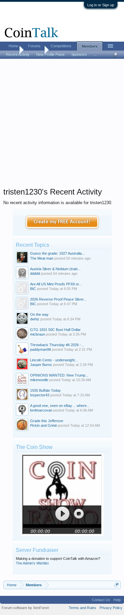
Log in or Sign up (100, 5)
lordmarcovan (41, 410)
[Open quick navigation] (116, 585)
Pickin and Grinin (43, 425)
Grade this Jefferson (46, 421)
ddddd (35, 273)
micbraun (37, 334)
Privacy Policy (111, 608)
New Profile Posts (50, 54)
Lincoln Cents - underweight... (54, 360)
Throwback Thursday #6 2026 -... (57, 345)
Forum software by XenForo (25, 608)
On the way (39, 314)
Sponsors (79, 54)
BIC (33, 289)
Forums (34, 46)
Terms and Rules (82, 608)
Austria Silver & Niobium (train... (55, 269)
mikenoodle (39, 380)
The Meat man (41, 258)
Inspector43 (39, 395)
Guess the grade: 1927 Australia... (57, 253)
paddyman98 (40, 349)
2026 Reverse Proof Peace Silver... (58, 299)
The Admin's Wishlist (32, 563)
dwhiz (34, 319)
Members (90, 46)
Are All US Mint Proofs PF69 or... (56, 284)
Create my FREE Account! (62, 222)
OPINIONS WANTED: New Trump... (59, 375)
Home (13, 46)
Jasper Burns (41, 365)
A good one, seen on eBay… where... (60, 406)
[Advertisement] (62, 125)
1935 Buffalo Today (45, 390)
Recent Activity (18, 54)
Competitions (61, 46)
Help (117, 600)
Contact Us (101, 600)
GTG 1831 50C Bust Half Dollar (55, 330)
